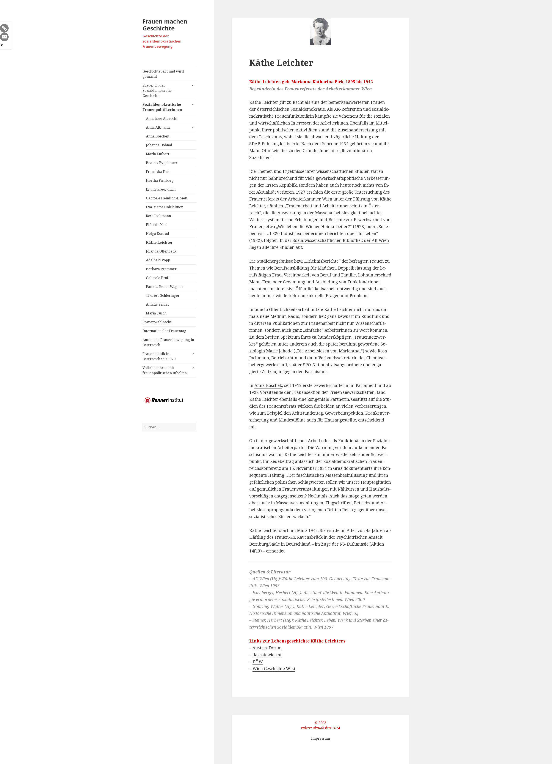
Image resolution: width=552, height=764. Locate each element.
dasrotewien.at (267, 655)
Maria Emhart (157, 154)
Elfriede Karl (156, 224)
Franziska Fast (157, 171)
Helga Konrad (157, 233)
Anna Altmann (158, 127)
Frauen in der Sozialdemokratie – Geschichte (158, 90)
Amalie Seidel (157, 304)
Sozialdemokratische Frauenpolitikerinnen (162, 107)
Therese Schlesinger (163, 295)
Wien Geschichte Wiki (273, 668)
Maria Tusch (156, 313)
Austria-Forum (267, 648)
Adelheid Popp (158, 260)
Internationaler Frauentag (164, 330)
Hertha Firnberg (160, 180)
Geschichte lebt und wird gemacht (163, 74)
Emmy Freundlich (161, 189)
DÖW (257, 662)
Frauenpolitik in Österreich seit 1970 (159, 356)
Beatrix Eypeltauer (161, 162)
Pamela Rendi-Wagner (164, 286)
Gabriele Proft (157, 277)
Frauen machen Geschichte (165, 24)
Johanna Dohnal (159, 145)
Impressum (320, 738)
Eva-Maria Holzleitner (164, 207)
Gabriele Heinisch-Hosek (166, 198)
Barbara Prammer (161, 269)
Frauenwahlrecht (157, 322)
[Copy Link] (4, 28)
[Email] (4, 37)
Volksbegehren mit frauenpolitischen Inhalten (165, 370)
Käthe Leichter (159, 242)
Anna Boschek (157, 136)
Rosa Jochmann (158, 215)
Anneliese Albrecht (161, 118)
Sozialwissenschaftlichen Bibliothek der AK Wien (341, 240)
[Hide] (1, 45)
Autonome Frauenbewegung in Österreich (168, 342)
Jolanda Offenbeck (161, 251)
